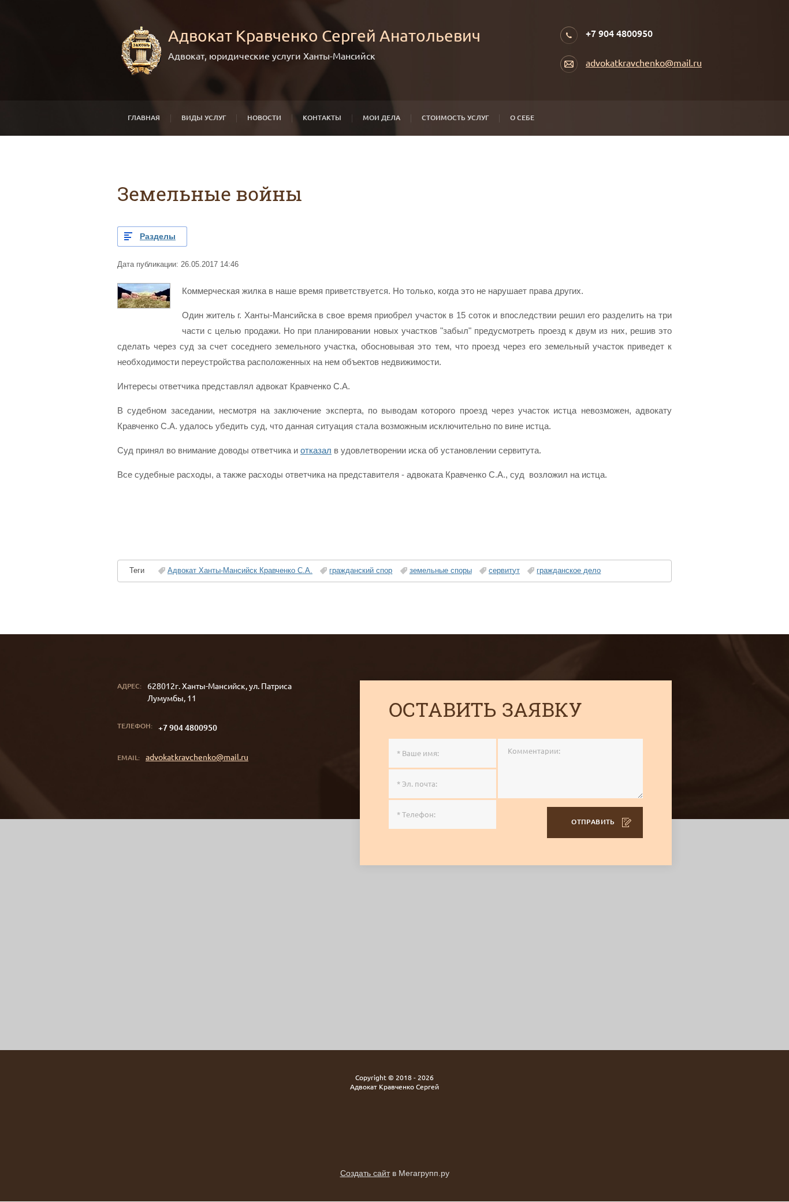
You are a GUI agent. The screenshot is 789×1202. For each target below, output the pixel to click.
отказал (316, 450)
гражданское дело (569, 570)
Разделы (158, 236)
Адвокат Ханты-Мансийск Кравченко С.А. (240, 570)
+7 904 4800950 (619, 33)
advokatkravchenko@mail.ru (644, 63)
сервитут (504, 570)
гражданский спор (360, 570)
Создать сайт (365, 1173)
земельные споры (441, 570)
